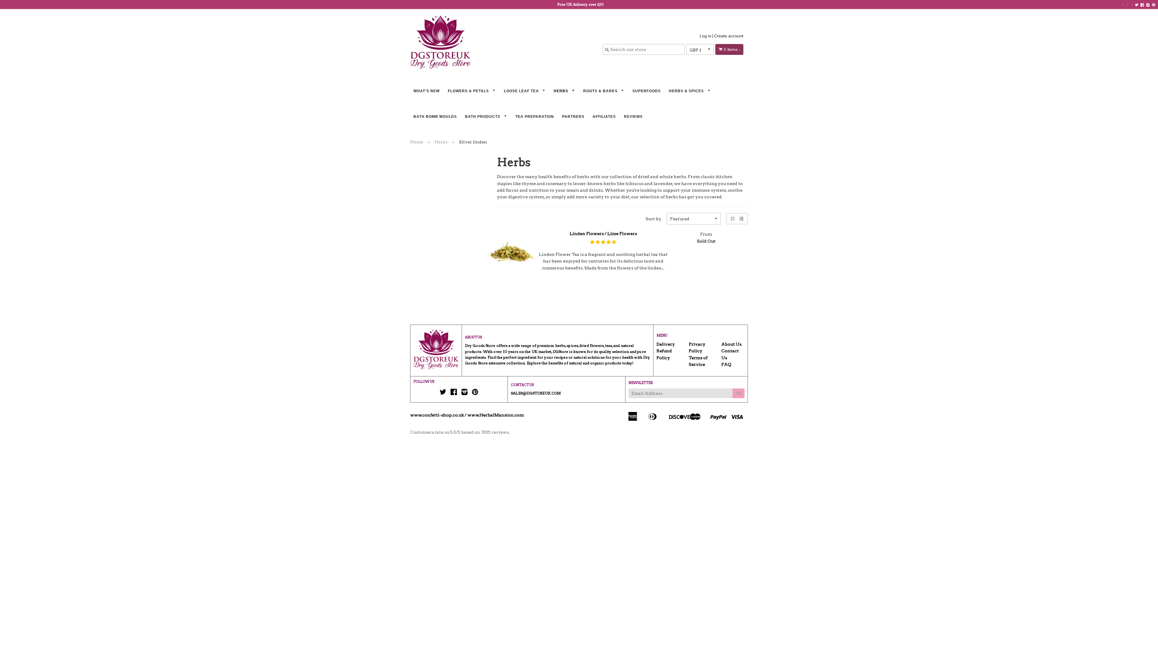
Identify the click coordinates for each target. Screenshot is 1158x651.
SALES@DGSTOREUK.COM (536, 393)
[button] (603, 242)
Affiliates (604, 117)
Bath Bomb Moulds (435, 117)
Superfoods (646, 91)
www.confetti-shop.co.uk (437, 415)
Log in (705, 35)
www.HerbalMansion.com (495, 415)
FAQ (726, 364)
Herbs (561, 91)
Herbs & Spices (687, 91)
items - (732, 49)
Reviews (633, 117)
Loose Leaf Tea (522, 91)
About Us (731, 344)
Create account (728, 35)
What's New (426, 91)
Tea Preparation (534, 117)
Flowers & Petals (469, 91)
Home (416, 142)
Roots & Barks (601, 91)
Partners (573, 117)
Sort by (653, 218)
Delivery (666, 344)
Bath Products (483, 117)
